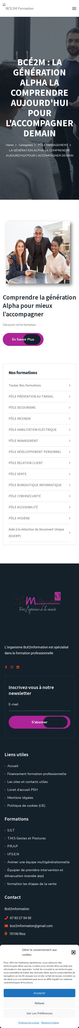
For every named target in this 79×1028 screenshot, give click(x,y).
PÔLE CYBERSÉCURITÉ (25, 496)
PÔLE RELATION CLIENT (26, 463)
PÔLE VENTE (18, 474)
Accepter (39, 993)
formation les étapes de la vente (32, 884)
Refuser (39, 1003)
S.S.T (11, 830)
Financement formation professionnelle (36, 774)
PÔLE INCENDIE (20, 418)
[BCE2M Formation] (18, 8)
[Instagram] (11, 667)
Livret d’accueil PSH (22, 790)
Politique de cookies (28, 1022)
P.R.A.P (12, 846)
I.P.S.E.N (13, 854)
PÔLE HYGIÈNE (19, 518)
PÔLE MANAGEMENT (53, 145)
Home (10, 145)
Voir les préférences (39, 1013)
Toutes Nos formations (25, 385)
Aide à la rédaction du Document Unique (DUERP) (36, 532)
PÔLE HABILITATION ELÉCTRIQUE (33, 429)
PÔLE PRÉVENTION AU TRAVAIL (31, 396)
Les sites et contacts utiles (27, 782)
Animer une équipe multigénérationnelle (38, 862)
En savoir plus (23, 339)
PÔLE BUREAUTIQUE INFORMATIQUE (35, 485)
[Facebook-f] (6, 667)
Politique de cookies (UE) (26, 805)
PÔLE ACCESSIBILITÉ (23, 507)
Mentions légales (50, 1022)
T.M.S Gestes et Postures (26, 838)
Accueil (12, 766)
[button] (73, 952)
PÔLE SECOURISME (22, 407)
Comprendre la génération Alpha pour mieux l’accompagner (39, 305)
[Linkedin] (17, 667)
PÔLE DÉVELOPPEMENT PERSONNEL (35, 452)
